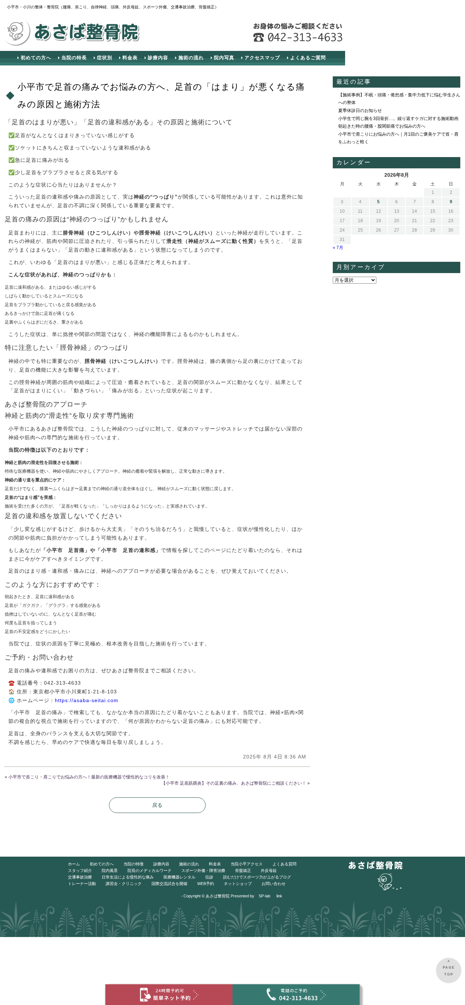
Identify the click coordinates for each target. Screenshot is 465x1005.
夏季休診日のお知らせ (360, 110)
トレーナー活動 (82, 883)
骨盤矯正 (243, 870)
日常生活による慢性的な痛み (128, 877)
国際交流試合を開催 (169, 883)
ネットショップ (238, 883)
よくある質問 (284, 864)
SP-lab (264, 896)
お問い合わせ (274, 883)
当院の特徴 (133, 864)
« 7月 (338, 247)
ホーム (74, 864)
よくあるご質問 (308, 57)
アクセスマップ (262, 57)
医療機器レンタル (179, 877)
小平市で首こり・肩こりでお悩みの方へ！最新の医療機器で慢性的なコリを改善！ (89, 777)
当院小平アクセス (247, 864)
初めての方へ (36, 57)
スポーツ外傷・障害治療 (203, 870)
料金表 (130, 57)
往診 (209, 877)
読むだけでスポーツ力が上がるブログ (257, 877)
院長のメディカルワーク (149, 870)
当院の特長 (74, 57)
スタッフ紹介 (80, 870)
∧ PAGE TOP (449, 967)
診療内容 (158, 57)
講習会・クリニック (124, 883)
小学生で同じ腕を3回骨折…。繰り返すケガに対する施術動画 (398, 118)
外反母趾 (269, 870)
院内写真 (224, 57)
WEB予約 (205, 883)
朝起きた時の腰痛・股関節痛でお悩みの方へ (381, 126)
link (279, 896)
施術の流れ (191, 57)
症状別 (104, 57)
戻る (157, 805)
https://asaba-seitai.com (86, 700)
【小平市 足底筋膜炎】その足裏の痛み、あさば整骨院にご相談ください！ (233, 783)
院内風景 (110, 870)
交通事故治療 (80, 877)
